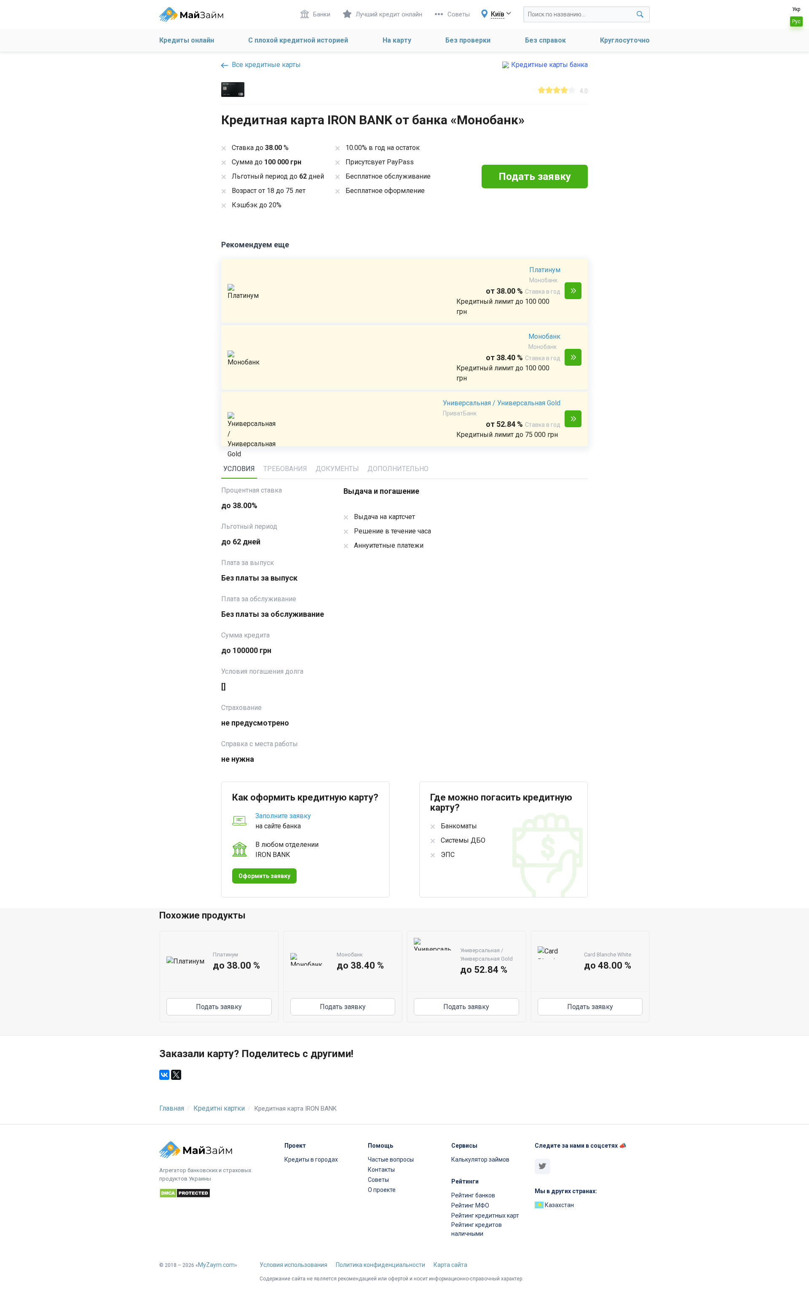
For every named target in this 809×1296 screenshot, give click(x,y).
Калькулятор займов (480, 1159)
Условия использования (293, 1264)
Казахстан (559, 1205)
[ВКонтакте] (164, 1075)
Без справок (545, 40)
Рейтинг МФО (470, 1205)
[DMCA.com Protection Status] (216, 1194)
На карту (397, 40)
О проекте (382, 1189)
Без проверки (467, 40)
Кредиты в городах (311, 1159)
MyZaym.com (216, 1264)
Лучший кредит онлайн (389, 14)
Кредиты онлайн (186, 40)
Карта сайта (450, 1264)
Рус (796, 21)
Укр (796, 9)
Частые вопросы (391, 1159)
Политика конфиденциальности (380, 1264)
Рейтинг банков (473, 1195)
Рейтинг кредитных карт (485, 1215)
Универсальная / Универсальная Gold (501, 403)
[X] (176, 1075)
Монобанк (544, 336)
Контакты (381, 1169)
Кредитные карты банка (549, 65)
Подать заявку (573, 290)
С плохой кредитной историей (298, 40)
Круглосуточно (625, 40)
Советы (458, 14)
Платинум (544, 270)
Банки (321, 14)
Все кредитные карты (265, 65)
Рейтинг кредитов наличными (476, 1229)
